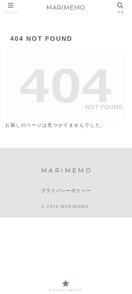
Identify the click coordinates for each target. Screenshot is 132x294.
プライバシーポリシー (66, 190)
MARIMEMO (66, 7)
